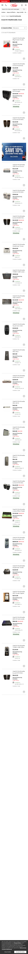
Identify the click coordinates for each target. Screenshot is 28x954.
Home (3, 16)
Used (7, 16)
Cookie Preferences (7, 949)
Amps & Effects (11, 12)
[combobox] (19, 28)
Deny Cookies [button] (8, 951)
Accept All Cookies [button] (20, 951)
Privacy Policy (17, 942)
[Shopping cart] (25, 5)
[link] (19, 39)
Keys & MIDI (20, 12)
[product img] (7, 44)
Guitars (3, 12)
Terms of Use (23, 947)
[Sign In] (22, 5)
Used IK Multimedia (15, 16)
